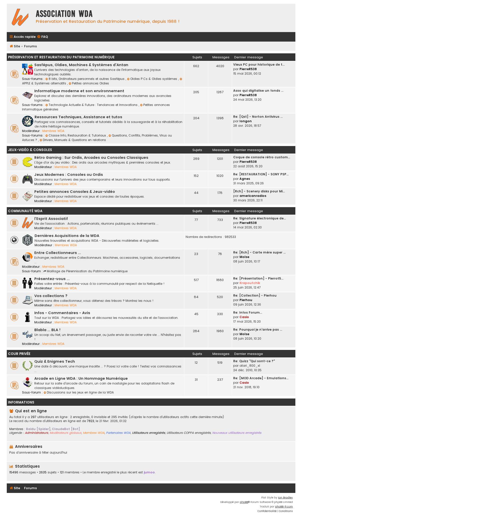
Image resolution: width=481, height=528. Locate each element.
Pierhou (245, 300)
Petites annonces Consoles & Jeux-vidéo (74, 191)
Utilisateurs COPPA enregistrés (189, 433)
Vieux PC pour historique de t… (259, 64)
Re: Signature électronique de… (259, 218)
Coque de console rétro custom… (261, 157)
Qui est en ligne (31, 411)
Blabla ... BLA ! (47, 329)
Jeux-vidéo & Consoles (30, 150)
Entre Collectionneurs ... (57, 252)
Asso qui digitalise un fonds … (258, 90)
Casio (244, 317)
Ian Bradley (285, 497)
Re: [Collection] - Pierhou (255, 295)
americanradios (252, 196)
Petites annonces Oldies (90, 83)
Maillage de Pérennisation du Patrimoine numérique (87, 271)
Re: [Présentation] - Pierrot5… (258, 278)
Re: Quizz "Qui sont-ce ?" (254, 361)
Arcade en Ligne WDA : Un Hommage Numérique (81, 378)
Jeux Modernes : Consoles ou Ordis (68, 174)
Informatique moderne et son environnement (79, 90)
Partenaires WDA (118, 433)
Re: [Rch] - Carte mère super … (259, 252)
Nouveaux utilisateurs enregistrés (236, 433)
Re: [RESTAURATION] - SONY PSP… (261, 174)
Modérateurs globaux (65, 433)
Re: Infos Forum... (247, 312)
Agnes (244, 179)
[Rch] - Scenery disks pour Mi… (259, 191)
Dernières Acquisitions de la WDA (67, 235)
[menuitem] (42, 37)
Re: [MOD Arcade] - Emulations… (260, 378)
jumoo (149, 472)
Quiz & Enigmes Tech (54, 361)
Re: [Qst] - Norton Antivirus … (258, 116)
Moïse (244, 257)
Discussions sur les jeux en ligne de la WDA (80, 392)
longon (245, 121)
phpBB (244, 502)
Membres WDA (53, 131)
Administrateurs (36, 433)
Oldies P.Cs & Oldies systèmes (154, 79)
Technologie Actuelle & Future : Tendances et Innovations (94, 105)
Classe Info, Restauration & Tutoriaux (78, 135)
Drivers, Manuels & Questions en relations (74, 140)
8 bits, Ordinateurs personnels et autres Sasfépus (87, 79)
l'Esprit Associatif (51, 218)
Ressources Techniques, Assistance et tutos (78, 116)
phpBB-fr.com (284, 506)
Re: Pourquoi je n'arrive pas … (257, 329)
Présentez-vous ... (52, 278)
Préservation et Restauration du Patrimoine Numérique (61, 57)
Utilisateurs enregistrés (148, 433)
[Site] (20, 18)
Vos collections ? (50, 295)
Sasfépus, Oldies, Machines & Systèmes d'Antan (81, 64)
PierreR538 (248, 69)
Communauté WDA (25, 211)
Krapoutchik (249, 283)
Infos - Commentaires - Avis (62, 312)
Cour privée (19, 353)
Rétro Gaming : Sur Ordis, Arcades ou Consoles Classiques (91, 157)
